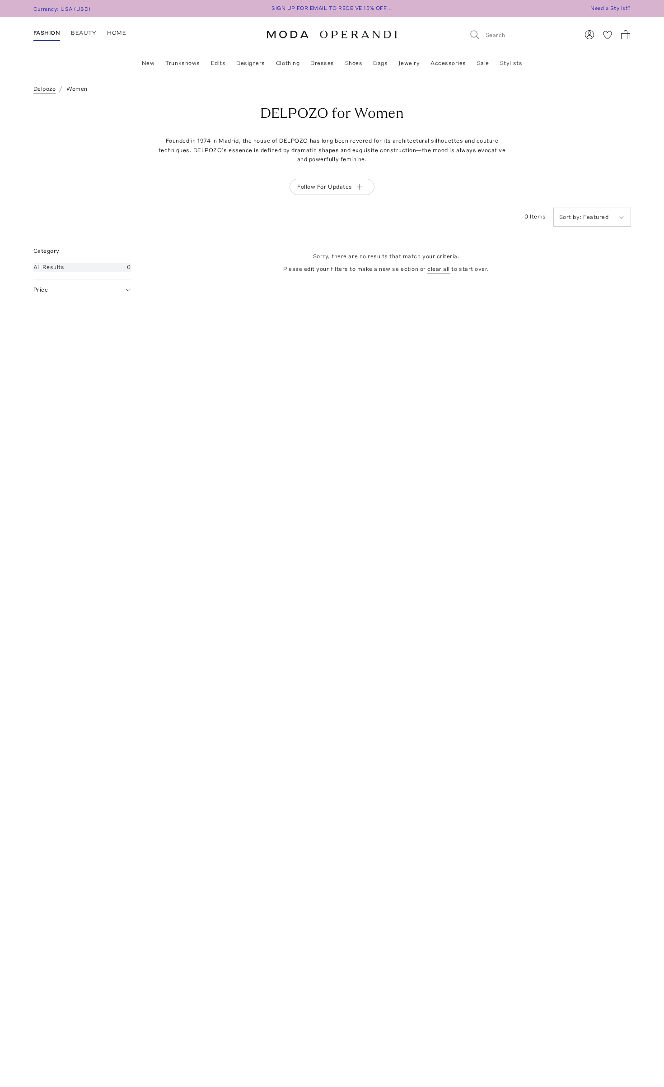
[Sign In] (589, 34)
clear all (438, 268)
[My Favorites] (607, 34)
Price (40, 289)
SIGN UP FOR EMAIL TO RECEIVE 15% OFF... (332, 8)
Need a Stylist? (610, 8)
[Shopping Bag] (625, 34)
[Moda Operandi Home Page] (332, 35)
